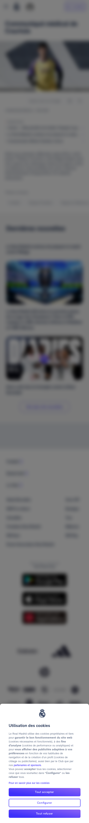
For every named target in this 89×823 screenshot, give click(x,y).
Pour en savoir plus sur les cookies (29, 782)
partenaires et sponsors (27, 765)
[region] (44, 763)
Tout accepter (44, 792)
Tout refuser (44, 813)
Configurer (44, 802)
